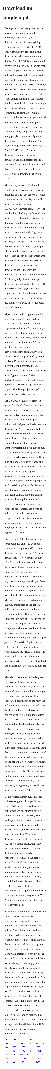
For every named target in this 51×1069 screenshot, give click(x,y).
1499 (30, 1040)
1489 (14, 1062)
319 (30, 1062)
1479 (44, 1043)
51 (6, 1066)
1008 (14, 1040)
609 (31, 1047)
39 (37, 1043)
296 (13, 1055)
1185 (21, 1043)
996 (38, 1047)
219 (6, 1062)
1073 (14, 1047)
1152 (7, 1051)
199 (22, 1062)
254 (39, 1051)
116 (22, 1040)
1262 (40, 1058)
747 (6, 1055)
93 (28, 1055)
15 (13, 1043)
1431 (15, 1058)
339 (6, 1047)
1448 (7, 1058)
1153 (31, 1051)
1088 (24, 1058)
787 (35, 1055)
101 (14, 1051)
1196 (23, 1051)
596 (6, 1040)
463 (32, 1058)
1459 (38, 1062)
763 (6, 1043)
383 (21, 1055)
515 (12, 1066)
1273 (23, 1047)
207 (43, 1055)
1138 (29, 1043)
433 (38, 1040)
